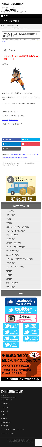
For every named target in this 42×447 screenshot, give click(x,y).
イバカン (28, 154)
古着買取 (9, 271)
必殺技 (12, 157)
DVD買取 (9, 223)
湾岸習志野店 (6, 422)
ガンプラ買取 (10, 239)
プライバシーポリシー (9, 433)
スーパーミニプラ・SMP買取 (15, 247)
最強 (16, 157)
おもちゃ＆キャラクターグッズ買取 (17, 227)
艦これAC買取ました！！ (32, 163)
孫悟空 (5, 157)
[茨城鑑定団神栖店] (12, 3)
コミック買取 (10, 215)
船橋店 (5, 418)
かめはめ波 (15, 154)
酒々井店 (5, 411)
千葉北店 (5, 407)
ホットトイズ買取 (12, 235)
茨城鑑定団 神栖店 (19, 440)
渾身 (19, 157)
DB (11, 154)
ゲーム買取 (10, 211)
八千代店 (5, 426)
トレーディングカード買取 (15, 267)
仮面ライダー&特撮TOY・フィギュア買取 (19, 259)
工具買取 (9, 275)
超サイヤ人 (26, 157)
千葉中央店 (6, 403)
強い (8, 157)
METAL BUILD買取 (12, 251)
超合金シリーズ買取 (12, 255)
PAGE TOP (39, 432)
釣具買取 (9, 279)
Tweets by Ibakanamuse (10, 120)
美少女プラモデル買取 (13, 243)
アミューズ (22, 154)
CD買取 (8, 219)
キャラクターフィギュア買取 (15, 231)
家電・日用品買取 (12, 283)
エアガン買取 (10, 263)
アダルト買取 (10, 287)
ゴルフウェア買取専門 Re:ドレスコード (14, 429)
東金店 (5, 414)
